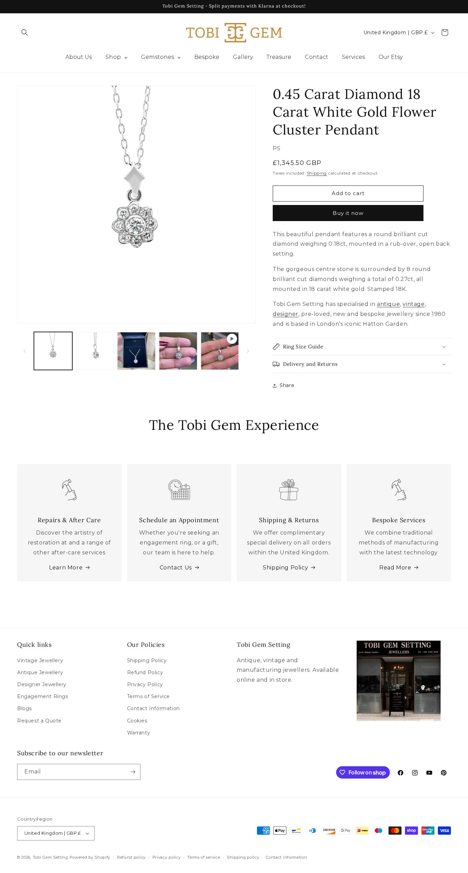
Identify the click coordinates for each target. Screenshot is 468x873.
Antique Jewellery (40, 672)
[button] (24, 32)
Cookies (137, 720)
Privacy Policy (145, 684)
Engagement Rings (42, 696)
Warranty (138, 733)
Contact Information (153, 708)
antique (388, 304)
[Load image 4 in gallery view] (178, 351)
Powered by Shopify (90, 857)
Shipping (317, 173)
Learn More (66, 567)
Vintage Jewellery (40, 660)
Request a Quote (39, 720)
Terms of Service (148, 696)
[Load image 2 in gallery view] (95, 351)
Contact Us (176, 567)
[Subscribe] (132, 772)
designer (285, 314)
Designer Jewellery (41, 684)
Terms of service (203, 857)
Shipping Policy (285, 567)
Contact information (286, 857)
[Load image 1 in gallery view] (53, 351)
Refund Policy (145, 672)
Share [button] (287, 385)
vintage (413, 304)
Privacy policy (166, 857)
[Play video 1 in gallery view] (220, 351)
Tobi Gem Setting (50, 857)
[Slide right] (248, 351)
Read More (395, 567)
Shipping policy (243, 857)
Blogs (24, 708)
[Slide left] (24, 351)
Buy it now (348, 213)
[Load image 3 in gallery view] (136, 351)
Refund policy (131, 857)
